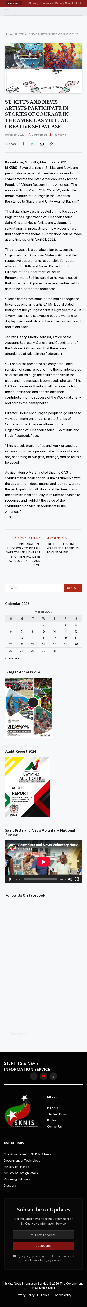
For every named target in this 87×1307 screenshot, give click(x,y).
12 (76, 631)
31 (54, 650)
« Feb (9, 658)
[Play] (10, 879)
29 (33, 650)
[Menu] (6, 11)
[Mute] (70, 879)
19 (76, 638)
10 (54, 631)
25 (65, 644)
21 (21, 644)
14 (21, 638)
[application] (43, 861)
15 (33, 638)
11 (66, 631)
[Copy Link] (51, 144)
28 (21, 650)
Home (8, 34)
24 (54, 644)
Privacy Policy (38, 1260)
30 (44, 650)
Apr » (18, 658)
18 (65, 638)
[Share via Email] (42, 144)
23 (43, 644)
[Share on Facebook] (24, 144)
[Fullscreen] (77, 879)
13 (11, 638)
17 (54, 638)
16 (43, 638)
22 (32, 644)
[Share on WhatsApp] (33, 144)
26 (76, 644)
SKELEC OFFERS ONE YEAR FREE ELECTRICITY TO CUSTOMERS (63, 548)
